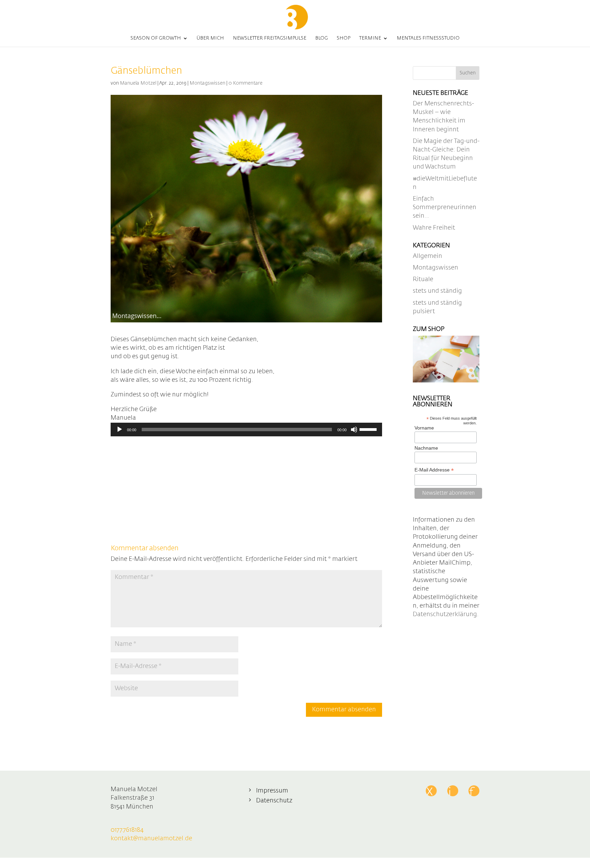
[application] (246, 429)
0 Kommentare (245, 83)
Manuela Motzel (138, 83)
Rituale (423, 279)
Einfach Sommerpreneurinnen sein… (444, 207)
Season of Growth (155, 38)
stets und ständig (437, 291)
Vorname (424, 428)
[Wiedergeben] (119, 429)
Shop (343, 38)
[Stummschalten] (354, 429)
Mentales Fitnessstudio (428, 38)
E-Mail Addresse (434, 470)
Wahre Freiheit (434, 228)
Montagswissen (207, 83)
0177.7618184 (127, 830)
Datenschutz (274, 801)
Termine (370, 38)
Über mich (210, 38)
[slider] (369, 429)
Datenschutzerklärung (445, 614)
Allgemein (427, 256)
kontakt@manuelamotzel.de (151, 838)
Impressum (272, 791)
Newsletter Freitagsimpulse (269, 38)
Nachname (426, 448)
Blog (321, 38)
